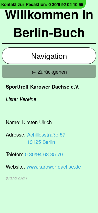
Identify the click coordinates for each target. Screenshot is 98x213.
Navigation (49, 55)
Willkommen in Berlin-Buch (49, 23)
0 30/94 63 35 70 (44, 154)
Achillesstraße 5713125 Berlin (46, 138)
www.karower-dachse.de (54, 166)
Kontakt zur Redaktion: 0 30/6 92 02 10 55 (42, 4)
